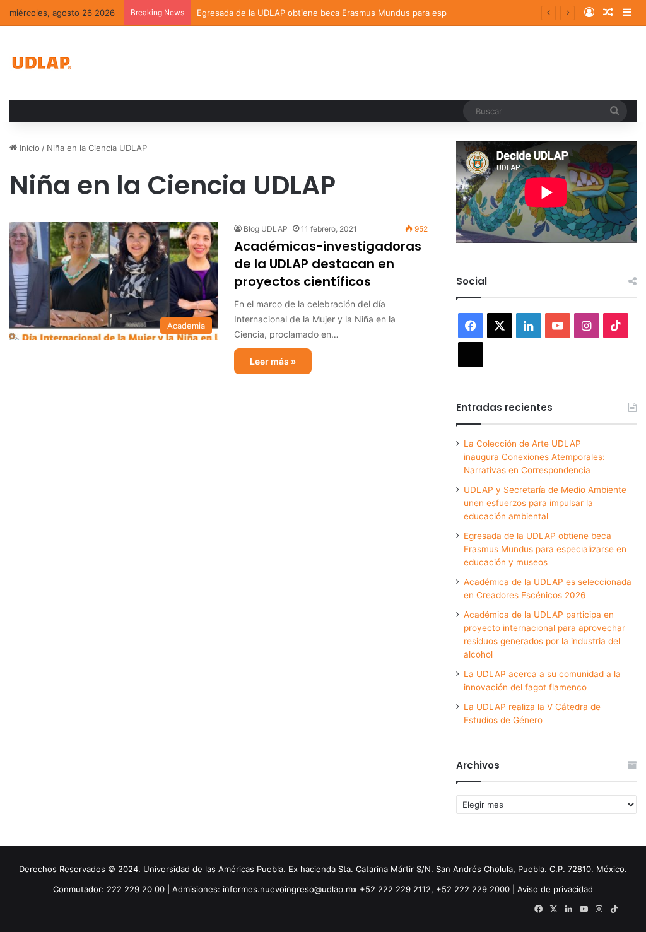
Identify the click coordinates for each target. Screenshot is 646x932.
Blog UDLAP (266, 228)
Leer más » (273, 361)
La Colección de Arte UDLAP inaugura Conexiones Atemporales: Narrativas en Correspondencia (534, 457)
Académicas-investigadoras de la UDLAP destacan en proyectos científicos (327, 263)
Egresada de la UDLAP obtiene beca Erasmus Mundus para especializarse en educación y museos (390, 13)
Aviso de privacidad (555, 889)
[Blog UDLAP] (41, 62)
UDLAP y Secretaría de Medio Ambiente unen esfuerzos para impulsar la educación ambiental (545, 503)
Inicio (28, 148)
